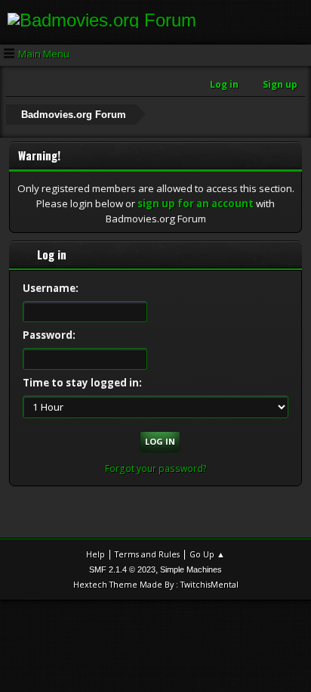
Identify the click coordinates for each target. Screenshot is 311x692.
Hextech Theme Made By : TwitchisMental (156, 584)
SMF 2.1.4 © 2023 (122, 569)
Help (95, 554)
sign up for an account (195, 203)
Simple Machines (191, 569)
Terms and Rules (147, 554)
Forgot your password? (156, 468)
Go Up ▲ (207, 554)
